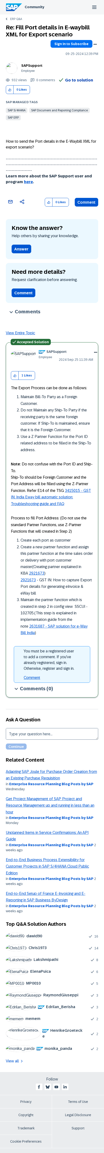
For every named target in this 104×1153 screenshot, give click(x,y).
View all (12, 1061)
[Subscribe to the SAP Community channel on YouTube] (56, 1087)
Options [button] (95, 44)
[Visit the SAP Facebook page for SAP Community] (39, 1087)
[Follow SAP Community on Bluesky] (48, 1087)
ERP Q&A (16, 19)
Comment (86, 202)
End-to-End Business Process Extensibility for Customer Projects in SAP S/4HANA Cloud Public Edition (47, 866)
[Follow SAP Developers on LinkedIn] (65, 1087)
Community (34, 7)
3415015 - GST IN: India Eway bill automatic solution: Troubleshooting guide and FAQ (51, 497)
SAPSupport (31, 65)
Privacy (25, 1102)
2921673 (36, 573)
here (28, 182)
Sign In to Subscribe (71, 44)
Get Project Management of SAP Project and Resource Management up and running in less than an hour (50, 805)
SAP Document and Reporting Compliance (59, 110)
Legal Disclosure (78, 1115)
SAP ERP (13, 117)
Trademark (26, 1128)
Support (78, 1128)
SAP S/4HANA (16, 110)
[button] (10, 90)
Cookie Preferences (26, 1141)
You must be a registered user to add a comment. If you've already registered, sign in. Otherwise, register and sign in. (49, 659)
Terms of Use (78, 1102)
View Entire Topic (20, 333)
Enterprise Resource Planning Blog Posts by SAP (51, 784)
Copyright (26, 1115)
